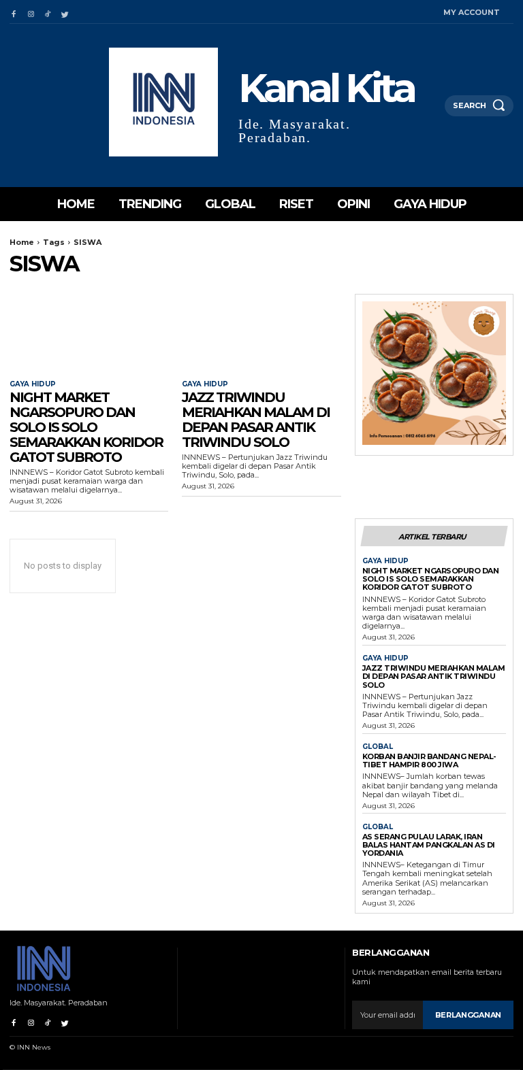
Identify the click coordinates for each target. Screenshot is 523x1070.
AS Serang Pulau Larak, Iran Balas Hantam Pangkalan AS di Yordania (428, 845)
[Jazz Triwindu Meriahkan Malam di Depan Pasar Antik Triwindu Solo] (261, 333)
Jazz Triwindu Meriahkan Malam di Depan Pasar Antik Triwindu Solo (256, 419)
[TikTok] (48, 12)
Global (377, 747)
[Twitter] (65, 12)
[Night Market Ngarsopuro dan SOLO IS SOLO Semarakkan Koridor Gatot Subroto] (89, 333)
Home (22, 242)
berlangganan (468, 1015)
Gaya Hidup (33, 384)
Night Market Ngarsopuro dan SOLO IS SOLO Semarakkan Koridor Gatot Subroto (86, 427)
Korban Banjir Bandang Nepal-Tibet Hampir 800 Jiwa (429, 760)
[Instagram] (30, 12)
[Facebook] (13, 12)
